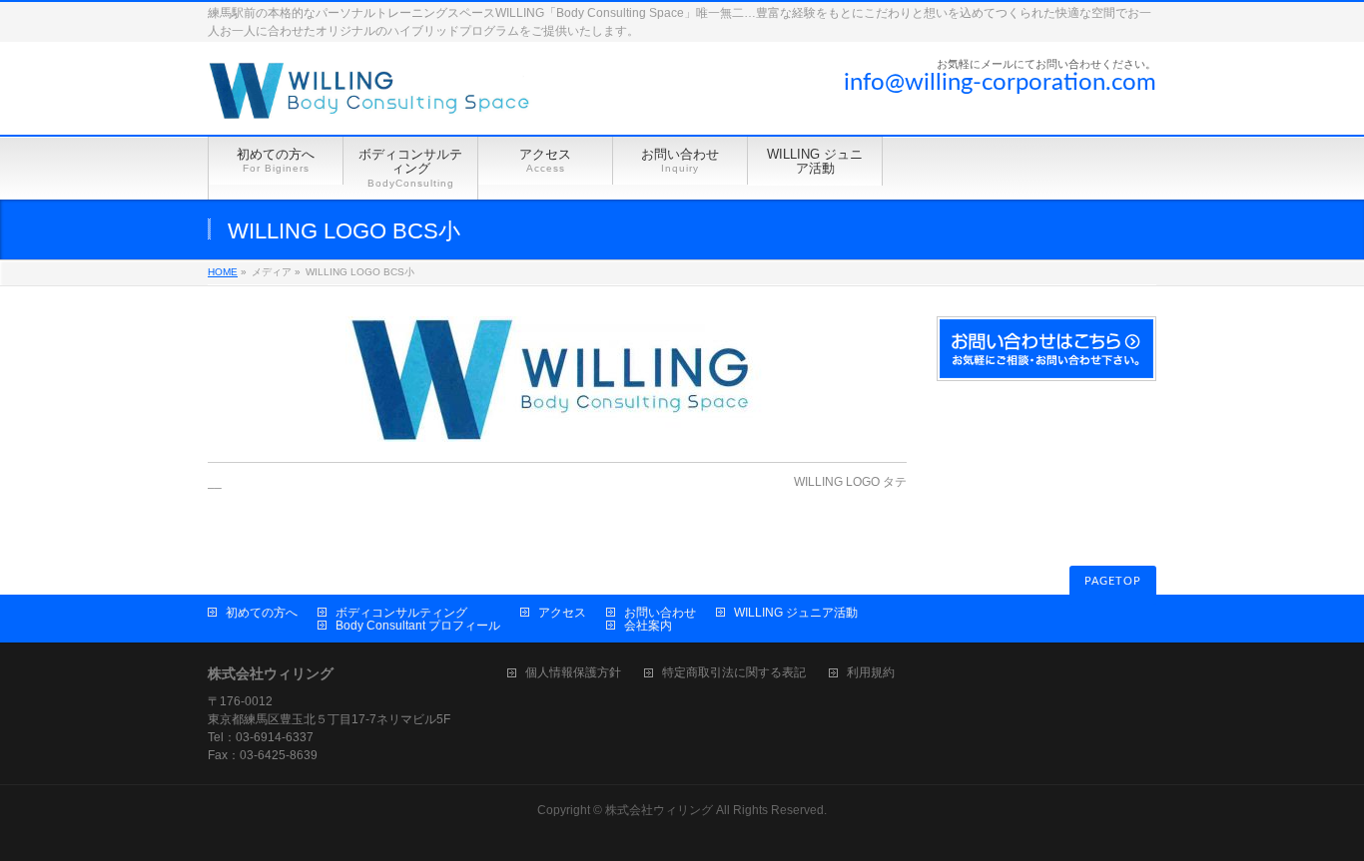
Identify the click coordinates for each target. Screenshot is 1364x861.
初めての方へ (262, 613)
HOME (223, 271)
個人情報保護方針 (573, 672)
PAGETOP (1112, 581)
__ (215, 482)
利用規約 (871, 672)
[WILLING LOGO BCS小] (557, 379)
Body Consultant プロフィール (418, 626)
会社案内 (648, 626)
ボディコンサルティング (401, 613)
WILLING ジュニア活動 (796, 613)
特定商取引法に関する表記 (734, 672)
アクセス (562, 613)
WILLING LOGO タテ (850, 482)
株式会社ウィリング (659, 810)
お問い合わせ (660, 613)
